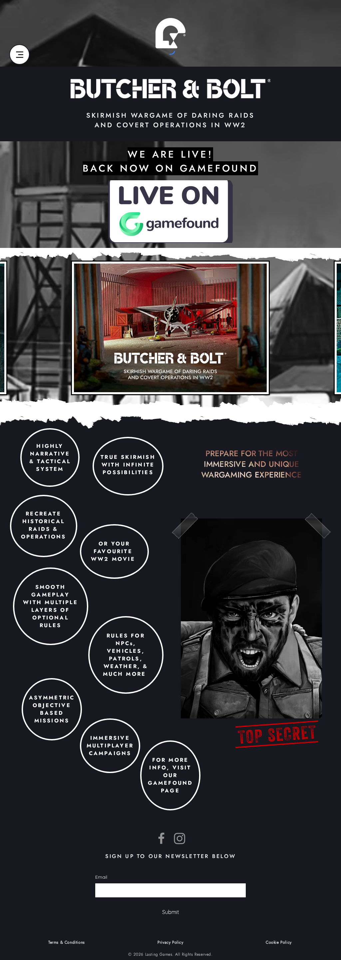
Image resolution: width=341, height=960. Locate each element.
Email (101, 877)
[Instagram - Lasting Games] (179, 838)
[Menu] (19, 54)
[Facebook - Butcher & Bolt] (161, 838)
